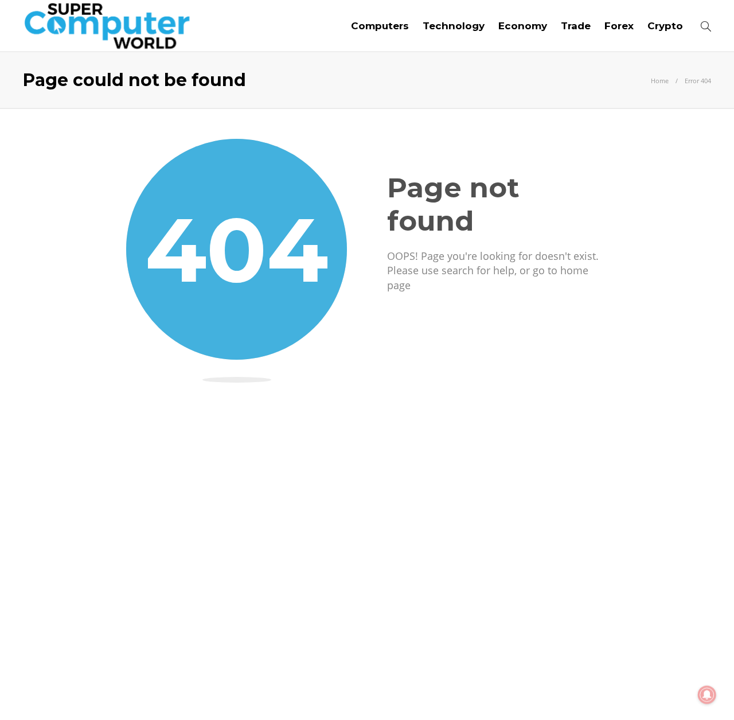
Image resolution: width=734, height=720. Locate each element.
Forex (619, 26)
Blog (570, 691)
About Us (523, 691)
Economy (522, 26)
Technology (454, 26)
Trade (576, 26)
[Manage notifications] (707, 695)
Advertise (619, 691)
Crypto (665, 26)
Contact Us (684, 691)
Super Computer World (674, 674)
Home (660, 80)
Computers (380, 26)
